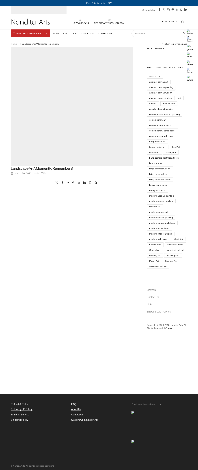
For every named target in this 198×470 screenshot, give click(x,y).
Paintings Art (173, 255)
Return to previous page (175, 44)
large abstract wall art (159, 168)
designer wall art (157, 141)
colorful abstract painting (161, 109)
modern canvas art (158, 212)
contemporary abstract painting (164, 114)
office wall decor (175, 244)
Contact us (105, 33)
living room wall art (158, 174)
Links (150, 304)
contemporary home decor (162, 130)
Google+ (169, 328)
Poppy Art (154, 261)
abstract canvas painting (161, 87)
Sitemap (151, 290)
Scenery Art (170, 261)
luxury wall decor (157, 190)
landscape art (156, 163)
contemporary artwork (160, 125)
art (179, 98)
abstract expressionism (160, 98)
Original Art (154, 250)
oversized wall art (175, 250)
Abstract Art (155, 76)
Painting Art (154, 255)
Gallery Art (171, 152)
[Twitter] (163, 10)
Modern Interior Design (160, 234)
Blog (65, 33)
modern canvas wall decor (162, 223)
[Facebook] (159, 10)
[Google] (181, 10)
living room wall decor (159, 179)
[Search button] (184, 33)
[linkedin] (84, 183)
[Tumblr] (177, 10)
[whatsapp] (90, 183)
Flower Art (154, 152)
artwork (153, 103)
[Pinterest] (172, 10)
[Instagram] (168, 10)
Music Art (178, 239)
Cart (74, 33)
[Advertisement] (99, 363)
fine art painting (156, 147)
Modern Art (154, 206)
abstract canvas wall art (160, 92)
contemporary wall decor (161, 136)
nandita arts (155, 244)
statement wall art (158, 266)
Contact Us (153, 297)
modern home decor (159, 228)
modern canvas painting (161, 217)
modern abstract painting (161, 196)
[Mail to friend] (79, 183)
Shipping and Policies (159, 311)
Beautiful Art (169, 103)
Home (56, 33)
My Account (88, 33)
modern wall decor (158, 239)
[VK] (68, 183)
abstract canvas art (158, 82)
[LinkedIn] (185, 10)
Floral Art (175, 147)
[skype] (95, 183)
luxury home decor (158, 185)
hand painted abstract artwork (164, 158)
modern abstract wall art (161, 201)
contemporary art (157, 120)
